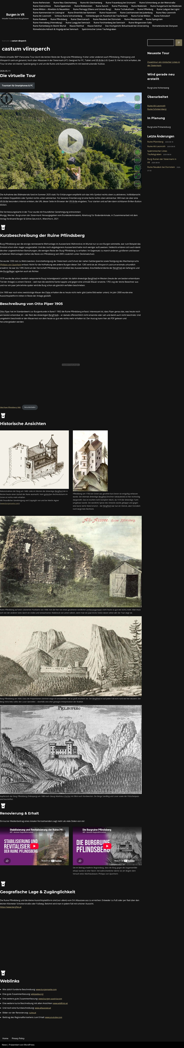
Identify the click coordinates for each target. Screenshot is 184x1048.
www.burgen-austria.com (50, 998)
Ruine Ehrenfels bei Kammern (82, 12)
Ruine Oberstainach (80, 19)
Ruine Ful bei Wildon (140, 15)
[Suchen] (178, 42)
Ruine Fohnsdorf (162, 15)
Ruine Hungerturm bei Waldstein (166, 6)
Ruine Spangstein (154, 19)
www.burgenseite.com (10, 503)
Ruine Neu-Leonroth (166, 12)
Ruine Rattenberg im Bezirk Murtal (49, 25)
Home (5, 1038)
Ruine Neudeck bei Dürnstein (107, 19)
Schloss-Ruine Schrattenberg (68, 15)
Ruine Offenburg (145, 9)
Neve (4, 1044)
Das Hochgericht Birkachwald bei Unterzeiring (127, 25)
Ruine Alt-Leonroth (42, 15)
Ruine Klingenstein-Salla (140, 22)
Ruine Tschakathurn (124, 9)
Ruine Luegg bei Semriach (78, 22)
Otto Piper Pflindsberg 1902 (10, 407)
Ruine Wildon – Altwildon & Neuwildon (51, 9)
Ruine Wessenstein (133, 19)
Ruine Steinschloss (42, 6)
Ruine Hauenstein (108, 12)
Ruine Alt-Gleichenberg (91, 2)
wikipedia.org (37, 994)
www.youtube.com (53, 1017)
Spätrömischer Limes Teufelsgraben (99, 29)
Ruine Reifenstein (41, 2)
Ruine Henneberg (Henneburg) (47, 22)
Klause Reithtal (76, 25)
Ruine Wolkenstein (83, 6)
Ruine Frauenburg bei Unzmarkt (121, 2)
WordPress (29, 1044)
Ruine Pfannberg (120, 6)
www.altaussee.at (43, 1008)
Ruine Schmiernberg (156, 109)
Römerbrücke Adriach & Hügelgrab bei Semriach (55, 29)
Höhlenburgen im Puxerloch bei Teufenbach (107, 15)
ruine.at (32, 1012)
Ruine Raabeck (40, 19)
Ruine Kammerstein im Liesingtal (48, 12)
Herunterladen (29, 407)
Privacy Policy (18, 1038)
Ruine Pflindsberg (58, 19)
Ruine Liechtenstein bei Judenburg (136, 12)
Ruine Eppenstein (62, 6)
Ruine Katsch (102, 6)
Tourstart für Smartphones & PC (17, 85)
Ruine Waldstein (139, 6)
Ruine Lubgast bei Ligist (168, 9)
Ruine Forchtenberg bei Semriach (109, 22)
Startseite (6, 41)
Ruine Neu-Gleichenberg (65, 2)
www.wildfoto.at (60, 1003)
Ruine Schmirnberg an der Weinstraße (157, 2)
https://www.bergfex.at (10, 907)
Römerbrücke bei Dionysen (165, 25)
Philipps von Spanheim (11, 264)
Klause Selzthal (94, 25)
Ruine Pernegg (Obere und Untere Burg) (92, 9)
